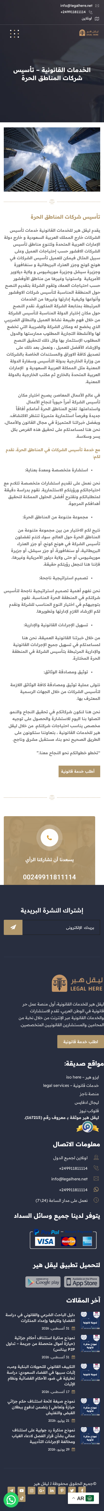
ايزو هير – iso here (82, 1077)
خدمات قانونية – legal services (71, 1085)
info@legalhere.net (76, 5)
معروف (59, 1117)
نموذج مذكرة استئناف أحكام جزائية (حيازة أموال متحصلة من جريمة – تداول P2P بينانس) (40, 1343)
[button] (11, 1499)
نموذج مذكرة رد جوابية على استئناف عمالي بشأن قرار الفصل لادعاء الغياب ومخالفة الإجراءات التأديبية (43, 1436)
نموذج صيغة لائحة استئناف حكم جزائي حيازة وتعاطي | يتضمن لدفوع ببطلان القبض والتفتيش (41, 1407)
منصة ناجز (89, 1093)
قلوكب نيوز (89, 1110)
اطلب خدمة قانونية (80, 1041)
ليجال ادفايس (87, 1102)
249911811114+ (73, 12)
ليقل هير (91, 1117)
